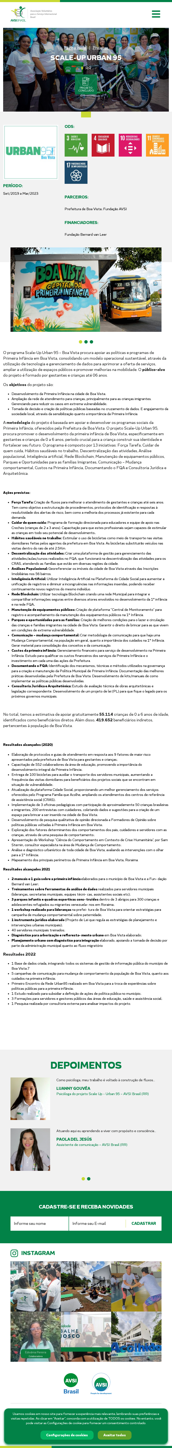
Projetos (100, 47)
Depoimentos (86, 1065)
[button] (80, 342)
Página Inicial (75, 47)
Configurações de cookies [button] (67, 1435)
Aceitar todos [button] (114, 1435)
